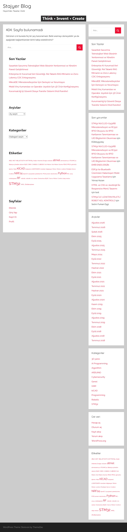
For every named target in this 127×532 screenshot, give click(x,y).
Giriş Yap (13, 212)
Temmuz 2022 (98, 263)
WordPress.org (99, 441)
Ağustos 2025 (98, 245)
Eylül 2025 (96, 241)
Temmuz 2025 (98, 250)
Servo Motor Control (56, 178)
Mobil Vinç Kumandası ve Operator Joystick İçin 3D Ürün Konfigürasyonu (44, 86)
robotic (23, 178)
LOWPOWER (35, 169)
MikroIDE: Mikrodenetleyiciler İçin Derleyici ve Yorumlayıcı (37, 82)
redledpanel (12, 178)
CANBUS (34, 164)
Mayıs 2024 (97, 254)
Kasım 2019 (97, 304)
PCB (44, 173)
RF (18, 178)
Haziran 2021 (98, 290)
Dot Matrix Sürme (57, 164)
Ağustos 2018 (98, 336)
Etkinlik (12, 208)
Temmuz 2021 (98, 286)
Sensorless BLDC (43, 178)
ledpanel (28, 169)
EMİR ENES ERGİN (100, 165)
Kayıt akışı (96, 432)
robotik (28, 178)
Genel (94, 381)
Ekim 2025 (96, 236)
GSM (94, 386)
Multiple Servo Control (108, 487)
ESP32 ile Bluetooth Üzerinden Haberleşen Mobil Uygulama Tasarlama (105, 173)
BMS (29, 164)
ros (32, 178)
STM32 (14, 183)
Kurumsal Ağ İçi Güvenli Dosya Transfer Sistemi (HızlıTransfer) (38, 91)
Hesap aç (96, 422)
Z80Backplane (29, 184)
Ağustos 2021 (98, 281)
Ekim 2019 (96, 308)
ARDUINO (96, 372)
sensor (35, 178)
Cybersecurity (98, 377)
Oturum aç (97, 427)
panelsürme (38, 173)
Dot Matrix (47, 164)
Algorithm (96, 368)
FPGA (69, 164)
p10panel (31, 173)
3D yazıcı (96, 359)
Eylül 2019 (96, 313)
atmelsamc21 (65, 160)
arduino (50, 160)
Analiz (35, 160)
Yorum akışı (97, 436)
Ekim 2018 (96, 327)
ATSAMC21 (72, 160)
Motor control (61, 169)
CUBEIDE (41, 164)
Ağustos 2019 (98, 317)
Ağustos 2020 (98, 299)
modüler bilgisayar (46, 169)
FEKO (65, 164)
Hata (14, 169)
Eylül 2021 (96, 277)
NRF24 (18, 173)
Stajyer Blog (17, 6)
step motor (66, 178)
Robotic (95, 399)
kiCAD (94, 390)
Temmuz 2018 (98, 340)
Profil (11, 221)
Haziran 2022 (98, 268)
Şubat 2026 (97, 231)
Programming (98, 395)
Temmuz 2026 (98, 227)
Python (62, 173)
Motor (54, 169)
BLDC (26, 164)
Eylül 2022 (96, 259)
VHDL (22, 184)
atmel (56, 160)
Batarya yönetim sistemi (16, 164)
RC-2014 (70, 173)
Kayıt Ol (12, 217)
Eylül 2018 (96, 331)
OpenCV (25, 173)
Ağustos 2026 (98, 222)
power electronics (51, 173)
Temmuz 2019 (98, 322)
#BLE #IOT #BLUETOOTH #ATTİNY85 (21, 160)
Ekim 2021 (96, 272)
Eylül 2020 (96, 295)
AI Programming (100, 363)
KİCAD (21, 168)
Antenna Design (42, 160)
